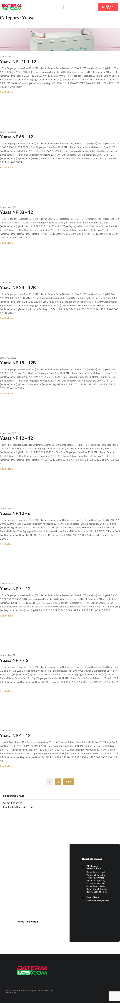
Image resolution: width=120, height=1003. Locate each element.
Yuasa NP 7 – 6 (14, 660)
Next (68, 781)
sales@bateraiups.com (21, 807)
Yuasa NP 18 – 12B (18, 362)
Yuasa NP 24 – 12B (18, 287)
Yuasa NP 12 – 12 (16, 438)
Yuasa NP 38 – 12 (16, 212)
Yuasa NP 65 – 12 (16, 136)
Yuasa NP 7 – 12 (15, 588)
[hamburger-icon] (60, 7)
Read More (6, 92)
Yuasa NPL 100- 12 (18, 61)
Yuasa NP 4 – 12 (15, 735)
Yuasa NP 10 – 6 (15, 513)
